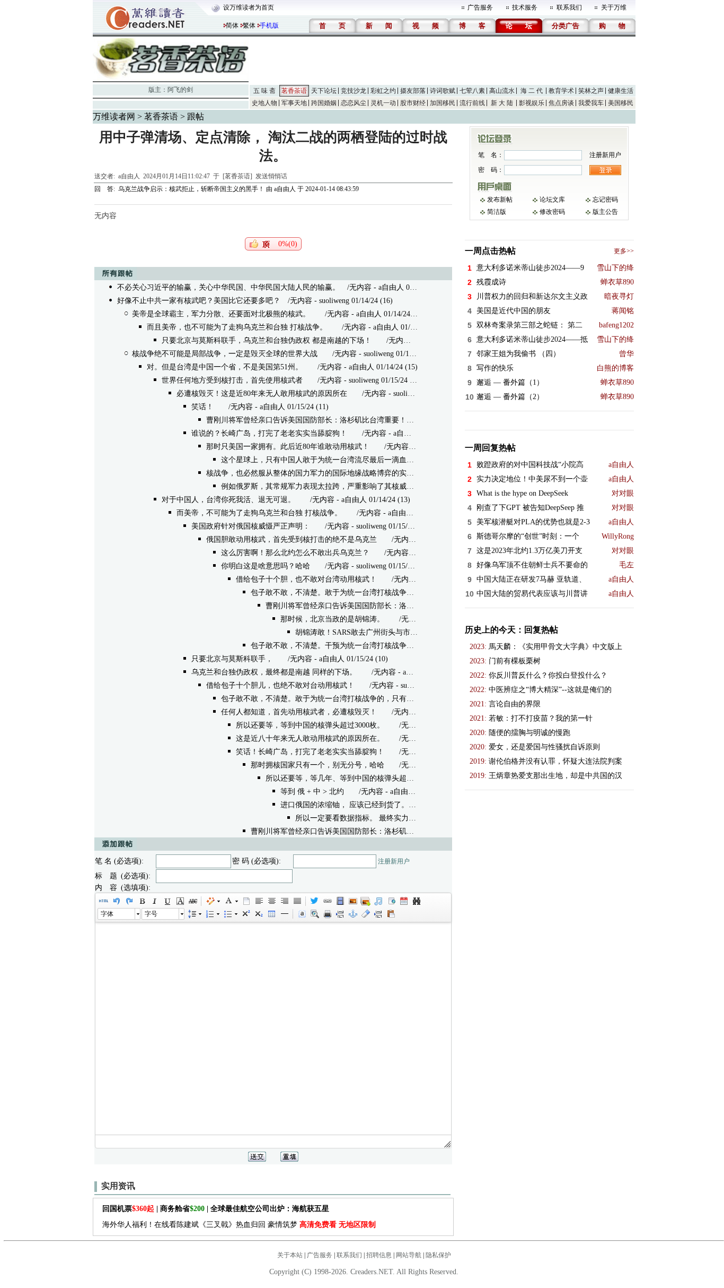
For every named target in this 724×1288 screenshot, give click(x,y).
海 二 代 (531, 90)
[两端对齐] (297, 901)
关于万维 (613, 7)
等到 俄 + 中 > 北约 (312, 792)
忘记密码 (605, 199)
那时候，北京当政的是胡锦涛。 (332, 619)
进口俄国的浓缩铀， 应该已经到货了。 (344, 805)
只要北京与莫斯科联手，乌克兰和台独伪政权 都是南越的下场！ (267, 340)
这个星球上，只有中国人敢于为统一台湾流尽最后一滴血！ (317, 460)
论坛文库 (552, 199)
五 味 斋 (264, 90)
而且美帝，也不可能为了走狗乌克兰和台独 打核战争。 (237, 327)
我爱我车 (591, 103)
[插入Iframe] (390, 901)
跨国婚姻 (324, 103)
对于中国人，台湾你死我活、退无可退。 (228, 500)
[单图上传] (352, 901)
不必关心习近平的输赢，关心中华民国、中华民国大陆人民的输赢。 (228, 287)
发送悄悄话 (271, 176)
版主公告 (605, 211)
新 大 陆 (502, 103)
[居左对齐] (258, 901)
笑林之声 (591, 90)
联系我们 (569, 7)
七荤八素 (472, 90)
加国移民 (442, 103)
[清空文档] (246, 901)
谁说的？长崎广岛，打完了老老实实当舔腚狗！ (269, 433)
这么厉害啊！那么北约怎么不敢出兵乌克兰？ (295, 553)
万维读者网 (114, 116)
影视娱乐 (531, 103)
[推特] (314, 901)
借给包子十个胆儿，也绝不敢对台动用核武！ (280, 685)
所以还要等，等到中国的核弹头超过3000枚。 (310, 725)
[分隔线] (284, 914)
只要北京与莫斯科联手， (232, 659)
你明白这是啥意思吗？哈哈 (265, 566)
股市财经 (413, 103)
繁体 (249, 25)
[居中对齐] (271, 901)
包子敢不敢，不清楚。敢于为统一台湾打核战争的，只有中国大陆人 (362, 593)
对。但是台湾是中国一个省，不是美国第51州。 (225, 367)
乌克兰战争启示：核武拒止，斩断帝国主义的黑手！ (191, 189)
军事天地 (294, 103)
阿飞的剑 (180, 89)
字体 (107, 914)
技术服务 (524, 7)
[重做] (128, 901)
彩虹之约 (383, 90)
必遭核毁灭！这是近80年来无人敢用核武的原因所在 (261, 393)
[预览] (314, 914)
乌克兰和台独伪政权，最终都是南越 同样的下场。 (274, 672)
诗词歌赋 (442, 90)
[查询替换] (416, 901)
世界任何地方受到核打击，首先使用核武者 (232, 380)
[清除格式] (365, 914)
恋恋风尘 (353, 103)
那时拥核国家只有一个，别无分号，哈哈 (317, 765)
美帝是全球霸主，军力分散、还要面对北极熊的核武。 (221, 314)
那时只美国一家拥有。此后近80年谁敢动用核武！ (287, 447)
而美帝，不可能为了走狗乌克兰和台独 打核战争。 (259, 513)
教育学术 (561, 90)
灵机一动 (383, 103)
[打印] (327, 914)
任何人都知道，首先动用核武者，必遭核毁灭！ (299, 712)
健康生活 (620, 90)
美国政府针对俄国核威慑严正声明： (250, 526)
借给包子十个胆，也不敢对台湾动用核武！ (306, 579)
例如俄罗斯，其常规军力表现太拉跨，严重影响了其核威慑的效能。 (332, 486)
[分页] (339, 914)
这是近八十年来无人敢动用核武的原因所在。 (310, 738)
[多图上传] (365, 901)
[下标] (258, 914)
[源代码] (103, 901)
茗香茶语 (294, 90)
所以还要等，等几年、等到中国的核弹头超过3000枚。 (355, 778)
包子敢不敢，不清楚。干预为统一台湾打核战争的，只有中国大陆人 (362, 646)
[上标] (245, 914)
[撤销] (116, 901)
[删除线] (192, 901)
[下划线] (167, 901)
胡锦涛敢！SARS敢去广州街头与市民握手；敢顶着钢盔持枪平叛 (401, 632)
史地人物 (264, 103)
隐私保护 (438, 1255)
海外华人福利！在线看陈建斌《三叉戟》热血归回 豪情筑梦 (239, 1225)
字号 (151, 914)
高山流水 (502, 90)
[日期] (403, 901)
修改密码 (552, 211)
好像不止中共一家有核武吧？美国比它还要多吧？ (198, 301)
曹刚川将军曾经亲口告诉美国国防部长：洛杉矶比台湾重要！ (306, 420)
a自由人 (129, 176)
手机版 (269, 25)
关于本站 (290, 1255)
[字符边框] (179, 901)
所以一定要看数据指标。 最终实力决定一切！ (370, 818)
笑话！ (202, 407)
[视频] (339, 901)
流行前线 (472, 103)
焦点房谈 (561, 103)
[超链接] (327, 901)
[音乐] (378, 901)
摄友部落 (413, 90)
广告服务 (480, 7)
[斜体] (154, 901)
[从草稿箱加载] (390, 914)
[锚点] (352, 914)
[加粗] (141, 901)
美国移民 (620, 103)
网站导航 (408, 1255)
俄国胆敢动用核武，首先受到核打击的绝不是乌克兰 (291, 539)
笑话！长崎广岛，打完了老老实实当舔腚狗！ (310, 752)
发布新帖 (500, 199)
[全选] (301, 914)
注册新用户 (394, 861)
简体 (232, 25)
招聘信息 (379, 1255)
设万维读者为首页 (248, 7)
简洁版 (496, 211)
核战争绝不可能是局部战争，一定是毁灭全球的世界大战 (224, 354)
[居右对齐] (284, 901)
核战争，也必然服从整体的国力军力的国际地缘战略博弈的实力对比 (317, 473)
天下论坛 (324, 90)
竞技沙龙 (353, 90)
